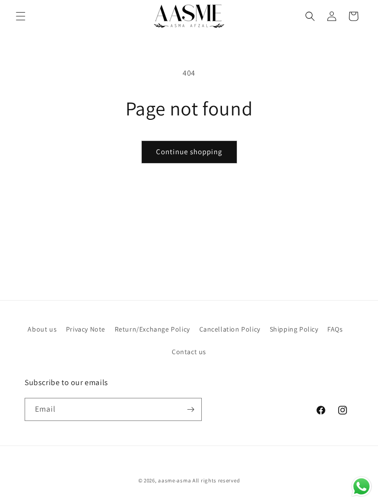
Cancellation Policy (229, 329)
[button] (21, 16)
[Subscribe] (190, 409)
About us (42, 329)
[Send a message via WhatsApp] (361, 486)
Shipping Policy (294, 329)
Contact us (189, 351)
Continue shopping (189, 151)
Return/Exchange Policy (152, 329)
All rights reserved (216, 480)
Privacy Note (85, 329)
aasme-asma (174, 480)
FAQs (335, 329)
